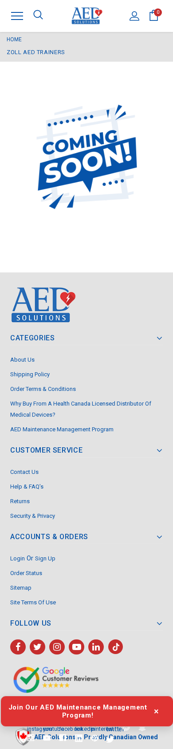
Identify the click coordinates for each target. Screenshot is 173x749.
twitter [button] (110, 728)
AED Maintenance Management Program (62, 429)
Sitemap (20, 587)
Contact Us (24, 472)
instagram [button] (30, 728)
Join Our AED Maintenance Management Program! (77, 711)
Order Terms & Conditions (43, 389)
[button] (126, 727)
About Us (22, 359)
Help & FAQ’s (26, 486)
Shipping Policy (30, 374)
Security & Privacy (32, 515)
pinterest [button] (94, 728)
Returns (20, 501)
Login (17, 558)
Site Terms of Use (33, 602)
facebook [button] (62, 728)
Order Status (26, 573)
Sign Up (45, 558)
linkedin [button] (79, 728)
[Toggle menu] (17, 16)
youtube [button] (47, 728)
